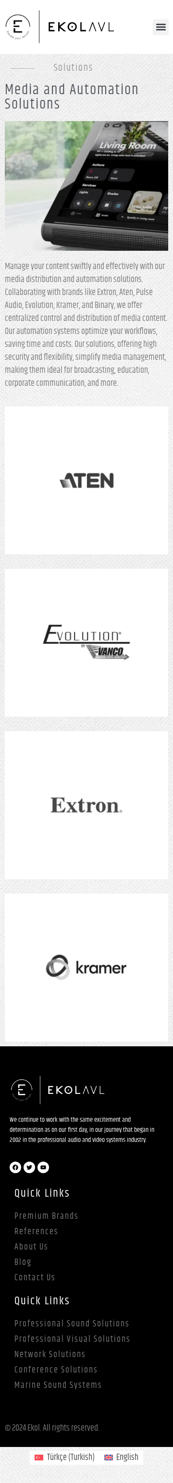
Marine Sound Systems (58, 1385)
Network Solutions (50, 1354)
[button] (161, 27)
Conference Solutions (56, 1370)
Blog (23, 1262)
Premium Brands (46, 1216)
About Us (31, 1247)
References (36, 1231)
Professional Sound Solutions (72, 1324)
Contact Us (35, 1278)
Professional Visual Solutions (72, 1339)
